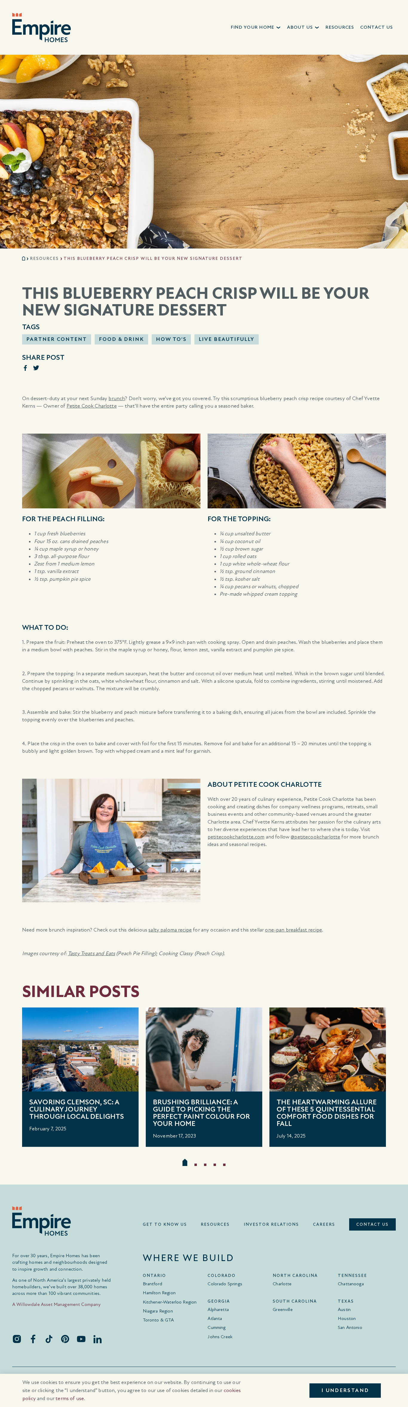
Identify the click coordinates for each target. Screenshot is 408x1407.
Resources (44, 258)
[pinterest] (65, 1338)
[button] (256, 27)
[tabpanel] (80, 1077)
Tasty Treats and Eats (91, 953)
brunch (116, 398)
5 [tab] (224, 1165)
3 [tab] (205, 1165)
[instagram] (16, 1338)
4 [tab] (215, 1165)
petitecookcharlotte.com (236, 837)
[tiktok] (49, 1338)
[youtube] (81, 1338)
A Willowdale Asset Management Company (56, 1304)
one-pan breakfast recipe (293, 930)
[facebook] (32, 1338)
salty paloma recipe (170, 930)
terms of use (70, 1398)
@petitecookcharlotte (315, 837)
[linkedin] (97, 1338)
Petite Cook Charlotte (92, 406)
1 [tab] (184, 1162)
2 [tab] (195, 1165)
